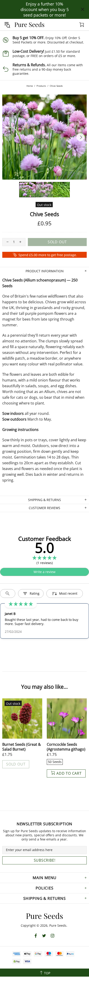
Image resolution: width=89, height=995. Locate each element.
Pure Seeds (29, 24)
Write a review (44, 572)
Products (41, 85)
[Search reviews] (7, 593)
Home (29, 85)
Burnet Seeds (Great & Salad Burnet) (21, 747)
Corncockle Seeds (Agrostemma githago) (66, 747)
